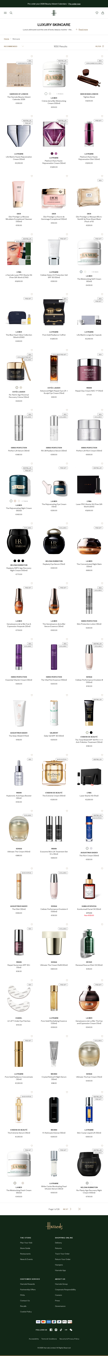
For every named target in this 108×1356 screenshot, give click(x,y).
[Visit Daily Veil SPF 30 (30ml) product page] (54, 695)
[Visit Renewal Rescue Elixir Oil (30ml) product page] (89, 924)
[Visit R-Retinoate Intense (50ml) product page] (54, 1092)
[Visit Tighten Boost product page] (89, 56)
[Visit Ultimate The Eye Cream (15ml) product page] (89, 1036)
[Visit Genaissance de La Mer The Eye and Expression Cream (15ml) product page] (89, 980)
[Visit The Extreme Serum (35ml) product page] (19, 1092)
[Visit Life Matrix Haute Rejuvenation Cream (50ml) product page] (19, 116)
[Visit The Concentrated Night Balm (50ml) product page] (89, 523)
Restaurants (25, 1253)
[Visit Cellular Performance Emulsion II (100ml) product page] (54, 868)
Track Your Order (62, 1253)
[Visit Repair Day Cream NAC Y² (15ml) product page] (89, 350)
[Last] (79, 1209)
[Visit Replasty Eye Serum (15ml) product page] (54, 523)
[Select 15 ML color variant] (50, 93)
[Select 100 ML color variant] (89, 271)
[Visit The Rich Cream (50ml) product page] (89, 811)
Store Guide (25, 1248)
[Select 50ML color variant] (20, 387)
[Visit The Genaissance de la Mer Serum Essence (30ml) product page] (54, 583)
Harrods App (60, 1270)
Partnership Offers (28, 1289)
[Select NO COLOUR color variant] (46, 93)
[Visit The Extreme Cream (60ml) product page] (54, 755)
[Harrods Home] (54, 13)
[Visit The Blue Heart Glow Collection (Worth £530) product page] (19, 294)
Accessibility (34, 1339)
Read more (83, 29)
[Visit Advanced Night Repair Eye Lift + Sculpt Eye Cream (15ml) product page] (54, 350)
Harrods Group (61, 1283)
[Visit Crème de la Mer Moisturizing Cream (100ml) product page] (54, 56)
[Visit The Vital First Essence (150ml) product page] (54, 639)
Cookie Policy (26, 1311)
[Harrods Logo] (54, 1226)
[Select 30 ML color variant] (54, 93)
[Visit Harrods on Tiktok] (61, 1330)
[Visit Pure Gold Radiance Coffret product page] (54, 294)
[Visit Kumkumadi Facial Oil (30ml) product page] (89, 868)
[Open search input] (11, 13)
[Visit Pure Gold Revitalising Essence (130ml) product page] (54, 980)
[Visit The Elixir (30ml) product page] (19, 868)
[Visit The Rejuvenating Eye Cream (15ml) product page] (54, 463)
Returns (58, 1248)
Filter (98, 46)
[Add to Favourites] (32, 56)
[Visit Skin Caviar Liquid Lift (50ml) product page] (89, 1092)
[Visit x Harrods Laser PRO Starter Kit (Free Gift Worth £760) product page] (19, 234)
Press (57, 1300)
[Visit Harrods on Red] (66, 1330)
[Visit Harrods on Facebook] (51, 1330)
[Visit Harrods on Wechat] (71, 1330)
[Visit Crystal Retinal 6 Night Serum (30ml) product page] (54, 1036)
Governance (60, 1306)
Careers (58, 1294)
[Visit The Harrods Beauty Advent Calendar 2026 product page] (19, 56)
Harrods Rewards (27, 1283)
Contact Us (25, 1300)
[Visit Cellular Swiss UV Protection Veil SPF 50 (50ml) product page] (54, 234)
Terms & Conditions (49, 1339)
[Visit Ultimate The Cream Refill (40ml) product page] (54, 924)
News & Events (26, 1259)
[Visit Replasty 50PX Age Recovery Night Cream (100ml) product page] (19, 523)
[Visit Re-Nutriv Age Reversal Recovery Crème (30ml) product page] (19, 350)
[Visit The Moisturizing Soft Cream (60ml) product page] (89, 234)
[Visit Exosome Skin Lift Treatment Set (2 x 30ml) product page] (54, 811)
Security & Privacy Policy (69, 1339)
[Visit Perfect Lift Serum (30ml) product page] (19, 410)
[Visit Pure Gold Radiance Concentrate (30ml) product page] (19, 1036)
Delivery (58, 1242)
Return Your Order (62, 1259)
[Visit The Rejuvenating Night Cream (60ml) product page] (19, 463)
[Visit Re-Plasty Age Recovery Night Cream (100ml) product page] (89, 1146)
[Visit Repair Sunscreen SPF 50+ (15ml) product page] (19, 924)
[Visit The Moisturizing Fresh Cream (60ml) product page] (19, 1146)
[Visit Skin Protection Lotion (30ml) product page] (89, 583)
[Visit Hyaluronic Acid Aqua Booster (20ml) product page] (19, 755)
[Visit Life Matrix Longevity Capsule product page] (89, 294)
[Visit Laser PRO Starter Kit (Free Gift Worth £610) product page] (89, 463)
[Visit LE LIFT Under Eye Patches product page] (19, 980)
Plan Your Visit (26, 1242)
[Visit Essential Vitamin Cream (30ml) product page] (19, 639)
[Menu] (5, 13)
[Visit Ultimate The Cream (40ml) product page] (19, 811)
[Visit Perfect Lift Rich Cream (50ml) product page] (89, 410)
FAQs (22, 1294)
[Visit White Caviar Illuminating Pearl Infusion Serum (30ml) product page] (54, 1146)
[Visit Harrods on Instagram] (56, 1330)
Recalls (23, 1306)
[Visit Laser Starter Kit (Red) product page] (89, 755)
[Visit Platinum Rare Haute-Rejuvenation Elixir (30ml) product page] (89, 116)
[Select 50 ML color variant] (19, 561)
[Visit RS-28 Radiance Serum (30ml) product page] (54, 410)
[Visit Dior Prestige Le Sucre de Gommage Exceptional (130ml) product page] (54, 176)
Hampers (59, 1264)
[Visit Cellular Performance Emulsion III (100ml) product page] (89, 639)
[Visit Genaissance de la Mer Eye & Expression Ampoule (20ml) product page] (19, 583)
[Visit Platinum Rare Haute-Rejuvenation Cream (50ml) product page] (54, 116)
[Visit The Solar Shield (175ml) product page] (19, 695)
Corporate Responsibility (65, 1289)
